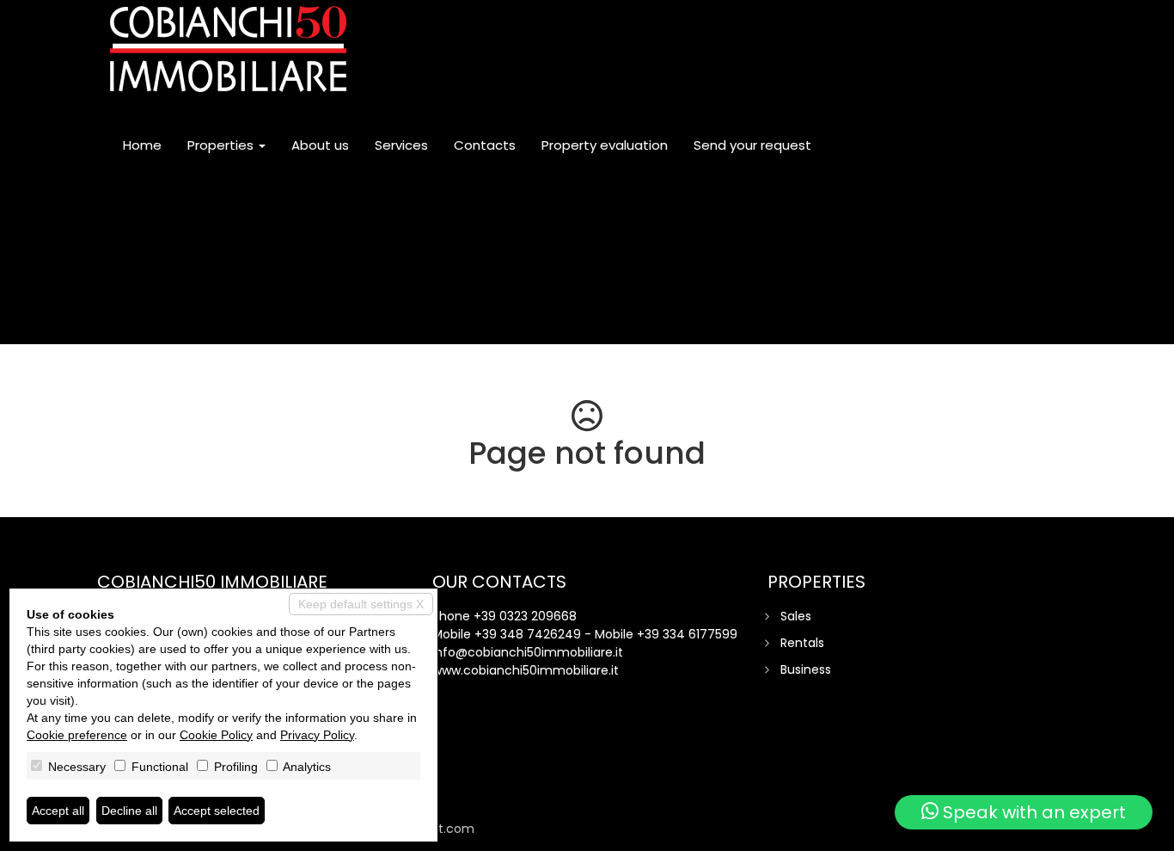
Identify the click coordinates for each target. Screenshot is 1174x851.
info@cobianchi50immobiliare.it (527, 652)
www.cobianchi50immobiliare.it (525, 670)
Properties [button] (222, 145)
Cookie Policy (216, 735)
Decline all (129, 810)
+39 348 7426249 (527, 634)
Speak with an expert (1032, 812)
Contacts (485, 145)
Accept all (58, 810)
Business (805, 669)
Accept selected (217, 810)
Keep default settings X (361, 604)
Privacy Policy (317, 735)
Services (401, 145)
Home (142, 145)
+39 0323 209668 (525, 616)
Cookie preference (77, 735)
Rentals (802, 642)
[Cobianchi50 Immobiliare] (228, 49)
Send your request (752, 145)
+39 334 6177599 (687, 634)
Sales (795, 616)
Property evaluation (604, 145)
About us (320, 145)
